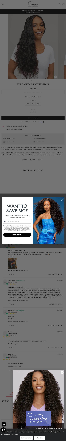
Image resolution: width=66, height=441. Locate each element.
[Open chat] (4, 424)
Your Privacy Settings (26, 438)
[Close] (63, 431)
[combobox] (6, 221)
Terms (25, 230)
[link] (38, 402)
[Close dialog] (62, 199)
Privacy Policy (20, 230)
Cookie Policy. (14, 434)
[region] (33, 435)
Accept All (39, 438)
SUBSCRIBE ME (17, 235)
